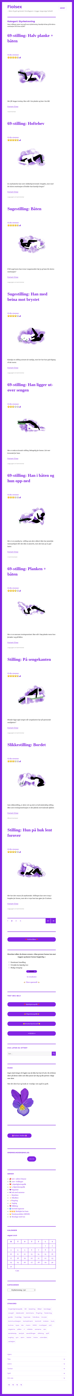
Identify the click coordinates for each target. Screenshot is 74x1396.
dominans (30, 1313)
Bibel (40, 1309)
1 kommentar (11, 111)
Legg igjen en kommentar (15, 197)
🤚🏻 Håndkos (13, 1198)
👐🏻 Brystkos (13, 1195)
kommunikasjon (14, 1321)
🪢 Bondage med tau (17, 1217)
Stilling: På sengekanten (29, 659)
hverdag (18, 1317)
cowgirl (11, 1313)
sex (44, 1329)
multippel (43, 1325)
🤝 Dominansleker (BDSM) (19, 1214)
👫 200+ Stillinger (16, 1182)
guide (10, 1317)
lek (22, 1325)
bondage (47, 1309)
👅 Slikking (13, 1206)
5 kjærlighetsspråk (15, 1309)
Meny (62, 8)
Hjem (9, 1354)
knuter (44, 1317)
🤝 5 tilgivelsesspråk (17, 1187)
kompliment (28, 1321)
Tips (9, 1359)
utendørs (43, 1337)
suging (11, 1337)
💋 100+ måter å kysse (17, 1179)
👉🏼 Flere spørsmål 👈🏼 (32, 982)
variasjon (11, 1341)
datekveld (20, 1313)
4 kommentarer (12, 557)
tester (29, 1337)
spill (47, 1333)
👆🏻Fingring (13, 1200)
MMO (35, 1325)
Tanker (10, 1369)
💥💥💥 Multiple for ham (18, 1211)
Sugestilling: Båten (24, 208)
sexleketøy (12, 1333)
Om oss (10, 1378)
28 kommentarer (12, 818)
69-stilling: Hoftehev (25, 123)
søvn (22, 1337)
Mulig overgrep (16, 968)
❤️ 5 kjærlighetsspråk (17, 1184)
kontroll (38, 1321)
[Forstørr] (44, 64)
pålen (19, 1329)
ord (50, 1325)
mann (28, 1325)
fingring (39, 1313)
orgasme (11, 1329)
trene (35, 1337)
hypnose (27, 1317)
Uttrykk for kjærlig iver (19, 965)
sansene (38, 1329)
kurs (52, 1321)
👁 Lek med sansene (16, 1192)
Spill (9, 1373)
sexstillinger (31, 1333)
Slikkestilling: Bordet (26, 744)
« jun (17, 1271)
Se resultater (32, 977)
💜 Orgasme (13, 1190)
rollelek (30, 1329)
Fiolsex (14, 6)
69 (25, 1309)
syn (17, 1337)
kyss (17, 1325)
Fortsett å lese (12, 107)
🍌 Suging (13, 1203)
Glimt (9, 1364)
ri (24, 1329)
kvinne (10, 1325)
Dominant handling (18, 962)
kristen (46, 1321)
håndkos (36, 1317)
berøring (32, 1309)
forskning (48, 1313)
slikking (41, 1333)
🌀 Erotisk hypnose (16, 1209)
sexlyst (21, 1333)
